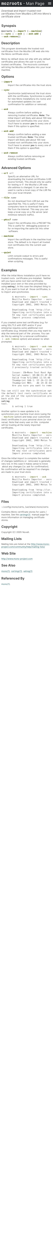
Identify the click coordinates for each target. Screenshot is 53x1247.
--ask (18, 33)
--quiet (6, 252)
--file (5, 197)
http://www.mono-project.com (17, 558)
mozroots (22, 3)
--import (20, 31)
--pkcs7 (6, 219)
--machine (35, 31)
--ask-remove (9, 36)
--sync (7, 33)
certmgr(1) (25, 514)
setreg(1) (27, 571)
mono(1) (5, 571)
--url (4, 173)
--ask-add (32, 33)
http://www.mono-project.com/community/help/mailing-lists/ (25, 545)
